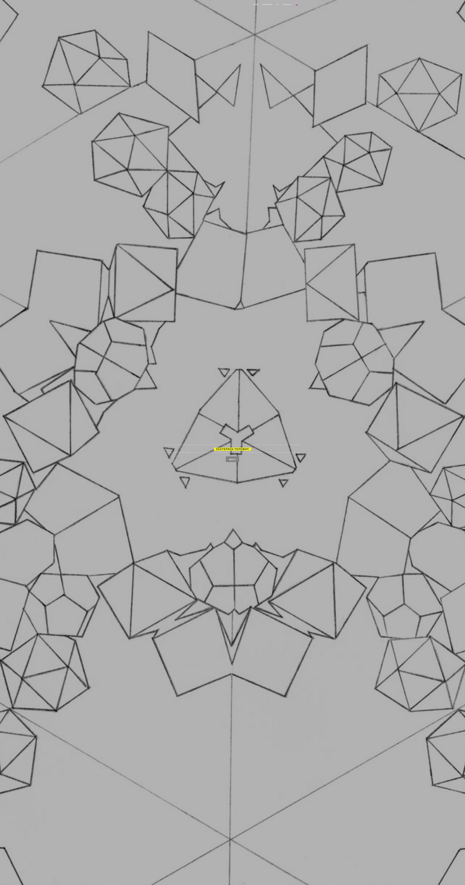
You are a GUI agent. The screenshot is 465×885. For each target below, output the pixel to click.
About (232, 459)
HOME (255, 4)
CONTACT (287, 4)
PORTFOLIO (267, 4)
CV (277, 4)
